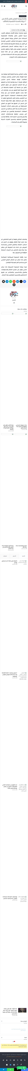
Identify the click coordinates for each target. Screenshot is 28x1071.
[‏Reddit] (14, 281)
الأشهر (14, 556)
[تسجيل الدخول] (4, 7)
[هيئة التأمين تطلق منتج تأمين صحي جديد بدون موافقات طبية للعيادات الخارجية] (7, 368)
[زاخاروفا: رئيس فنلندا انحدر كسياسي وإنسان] (22, 615)
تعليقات (5, 556)
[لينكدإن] (17, 281)
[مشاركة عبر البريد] (3, 281)
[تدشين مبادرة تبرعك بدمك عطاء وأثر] (21, 488)
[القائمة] (2, 7)
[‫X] (21, 281)
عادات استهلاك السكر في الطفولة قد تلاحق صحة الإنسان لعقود (21, 426)
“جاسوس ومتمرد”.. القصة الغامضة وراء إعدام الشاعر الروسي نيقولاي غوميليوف (9, 674)
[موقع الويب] (14, 303)
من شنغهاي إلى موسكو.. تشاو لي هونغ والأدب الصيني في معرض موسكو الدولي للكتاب (9, 786)
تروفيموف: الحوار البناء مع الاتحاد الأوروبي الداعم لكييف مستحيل (10, 897)
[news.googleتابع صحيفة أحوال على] (14, 1065)
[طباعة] (14, 284)
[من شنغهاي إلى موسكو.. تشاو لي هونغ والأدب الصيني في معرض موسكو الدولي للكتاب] (22, 839)
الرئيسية (24, 12)
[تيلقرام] (7, 281)
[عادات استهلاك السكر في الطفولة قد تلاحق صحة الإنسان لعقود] (21, 368)
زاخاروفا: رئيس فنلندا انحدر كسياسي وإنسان (9, 562)
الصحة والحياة (18, 12)
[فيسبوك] (24, 281)
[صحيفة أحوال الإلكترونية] (14, 6)
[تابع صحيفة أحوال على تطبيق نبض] (10, 1065)
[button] (22, 1067)
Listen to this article (17, 30)
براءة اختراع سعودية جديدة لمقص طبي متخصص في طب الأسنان (7, 547)
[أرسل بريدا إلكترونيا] (21, 24)
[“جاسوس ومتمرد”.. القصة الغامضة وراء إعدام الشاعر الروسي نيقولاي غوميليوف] (22, 727)
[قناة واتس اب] (7, 1065)
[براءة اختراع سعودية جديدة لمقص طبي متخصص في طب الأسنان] (7, 488)
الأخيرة (23, 556)
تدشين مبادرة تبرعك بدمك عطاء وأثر (21, 546)
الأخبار (23, 24)
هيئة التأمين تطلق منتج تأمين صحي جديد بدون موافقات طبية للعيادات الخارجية (8, 427)
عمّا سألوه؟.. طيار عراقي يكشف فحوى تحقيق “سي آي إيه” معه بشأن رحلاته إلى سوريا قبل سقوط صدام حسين (10, 1011)
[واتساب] (10, 281)
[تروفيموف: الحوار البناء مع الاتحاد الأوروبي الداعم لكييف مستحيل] (22, 951)
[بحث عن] (26, 7)
